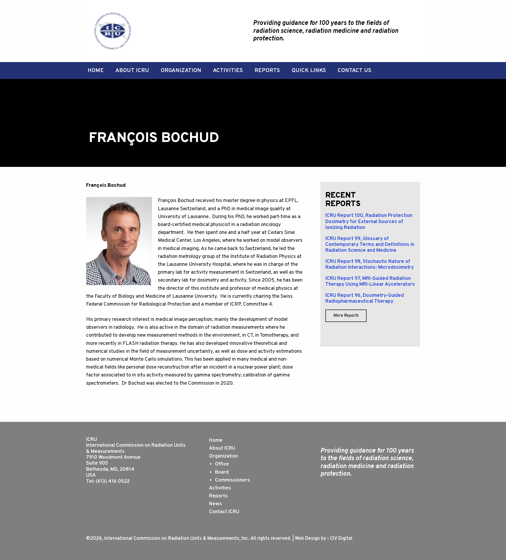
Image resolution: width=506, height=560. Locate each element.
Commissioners (232, 480)
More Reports (346, 315)
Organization (181, 70)
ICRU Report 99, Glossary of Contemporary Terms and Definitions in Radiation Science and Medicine (369, 245)
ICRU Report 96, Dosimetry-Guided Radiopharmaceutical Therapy (364, 299)
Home (96, 70)
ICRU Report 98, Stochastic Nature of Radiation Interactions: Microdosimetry (369, 265)
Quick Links (309, 70)
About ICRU (132, 70)
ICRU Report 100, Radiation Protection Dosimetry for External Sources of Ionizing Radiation (368, 222)
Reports (267, 70)
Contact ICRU (224, 512)
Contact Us (354, 70)
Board (222, 472)
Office (222, 464)
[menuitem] (96, 70)
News (215, 504)
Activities (228, 70)
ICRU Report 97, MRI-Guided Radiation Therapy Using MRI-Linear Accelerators (370, 282)
